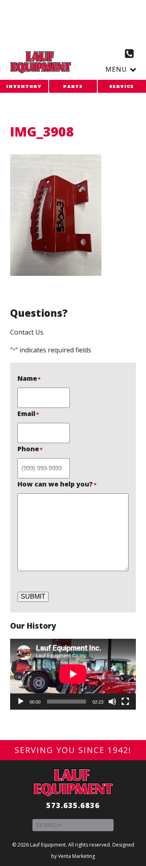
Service (122, 87)
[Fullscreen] (125, 701)
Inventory (24, 87)
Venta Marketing (76, 856)
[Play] (21, 701)
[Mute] (112, 701)
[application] (73, 674)
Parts (73, 87)
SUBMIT (33, 596)
